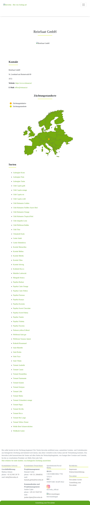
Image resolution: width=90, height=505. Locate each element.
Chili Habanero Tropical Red (23, 216)
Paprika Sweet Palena (20, 313)
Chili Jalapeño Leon (20, 221)
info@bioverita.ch (11, 477)
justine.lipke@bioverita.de (33, 497)
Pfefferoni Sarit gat (19, 334)
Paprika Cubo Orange (20, 286)
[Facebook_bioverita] (53, 494)
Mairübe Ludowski (19, 273)
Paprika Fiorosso (19, 295)
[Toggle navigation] (83, 5)
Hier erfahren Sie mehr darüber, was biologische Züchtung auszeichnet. (26, 461)
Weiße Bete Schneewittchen (22, 426)
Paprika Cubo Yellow (20, 291)
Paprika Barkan (18, 282)
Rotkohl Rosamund (20, 343)
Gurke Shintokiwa (19, 243)
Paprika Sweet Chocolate (22, 308)
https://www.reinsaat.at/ (23, 83)
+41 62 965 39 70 (13, 474)
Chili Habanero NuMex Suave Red (25, 208)
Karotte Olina (17, 260)
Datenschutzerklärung (76, 472)
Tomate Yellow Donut (20, 422)
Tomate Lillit (17, 391)
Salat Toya (16, 356)
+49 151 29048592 (36, 474)
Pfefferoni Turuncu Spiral (22, 339)
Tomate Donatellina (20, 374)
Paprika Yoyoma (18, 326)
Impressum (73, 469)
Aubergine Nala (18, 177)
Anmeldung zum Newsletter (45, 503)
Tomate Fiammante (19, 378)
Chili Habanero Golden (21, 203)
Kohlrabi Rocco (18, 269)
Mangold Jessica (18, 278)
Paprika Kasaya (18, 299)
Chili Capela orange (20, 190)
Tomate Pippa (18, 405)
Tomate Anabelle (19, 365)
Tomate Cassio (18, 370)
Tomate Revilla (18, 409)
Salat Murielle (18, 348)
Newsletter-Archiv (75, 480)
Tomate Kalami (18, 383)
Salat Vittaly (17, 361)
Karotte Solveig (18, 264)
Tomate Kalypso (18, 387)
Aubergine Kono (19, 173)
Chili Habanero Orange (21, 212)
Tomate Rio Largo (19, 418)
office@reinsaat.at (20, 87)
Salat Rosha (17, 352)
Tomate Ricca (18, 413)
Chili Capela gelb (19, 186)
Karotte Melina (18, 251)
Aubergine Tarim (19, 181)
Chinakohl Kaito (19, 234)
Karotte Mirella (18, 256)
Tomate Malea (18, 396)
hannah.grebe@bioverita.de (33, 480)
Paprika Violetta (18, 321)
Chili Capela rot (18, 194)
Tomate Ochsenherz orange (22, 400)
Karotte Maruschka (19, 247)
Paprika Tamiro (18, 317)
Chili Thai (16, 229)
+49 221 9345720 (35, 492)
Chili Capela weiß (19, 199)
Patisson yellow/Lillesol (21, 330)
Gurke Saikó (17, 238)
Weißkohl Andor (19, 431)
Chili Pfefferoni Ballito (21, 225)
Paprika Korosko (19, 304)
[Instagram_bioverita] (48, 486)
